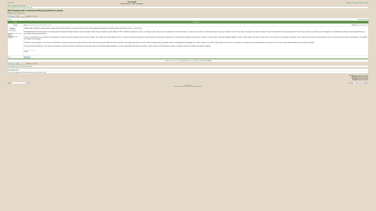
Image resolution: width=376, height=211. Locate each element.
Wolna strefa (29, 7)
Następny (365, 19)
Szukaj (366, 2)
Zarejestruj (355, 2)
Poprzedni (360, 19)
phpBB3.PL (199, 86)
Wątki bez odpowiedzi (13, 5)
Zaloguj (349, 2)
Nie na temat (22, 7)
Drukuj (10, 19)
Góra (9, 57)
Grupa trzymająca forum (19, 13)
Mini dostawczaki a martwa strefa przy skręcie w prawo (35, 10)
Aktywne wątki (22, 5)
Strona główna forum (13, 7)
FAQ (361, 2)
